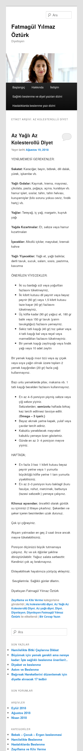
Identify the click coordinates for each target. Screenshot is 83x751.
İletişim (54, 87)
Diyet (58, 608)
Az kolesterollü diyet (39, 604)
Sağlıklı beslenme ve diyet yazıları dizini (37, 96)
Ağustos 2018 (20, 713)
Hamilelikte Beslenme (26, 739)
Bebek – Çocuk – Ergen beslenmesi (36, 734)
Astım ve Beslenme (25, 669)
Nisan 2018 (19, 717)
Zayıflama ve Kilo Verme (27, 600)
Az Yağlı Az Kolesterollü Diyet (32, 139)
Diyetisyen (18, 612)
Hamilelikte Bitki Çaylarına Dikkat (35, 650)
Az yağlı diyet (45, 608)
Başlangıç (18, 87)
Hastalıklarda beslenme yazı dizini (33, 105)
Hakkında (38, 87)
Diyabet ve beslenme (26, 664)
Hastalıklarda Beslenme (28, 744)
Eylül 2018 (18, 708)
